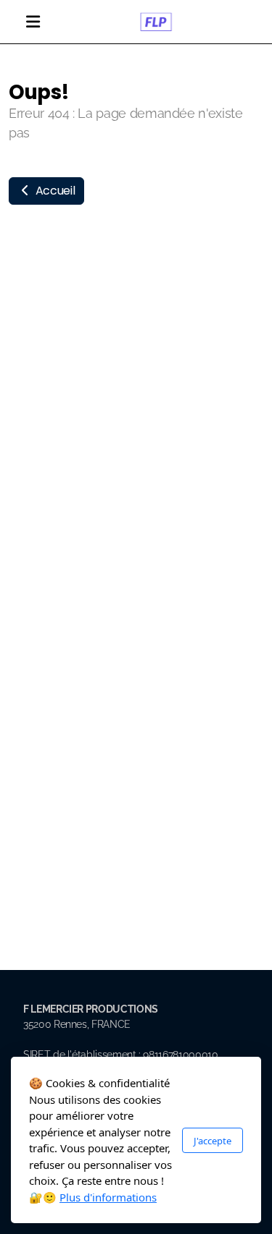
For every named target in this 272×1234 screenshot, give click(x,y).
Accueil (54, 190)
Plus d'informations (108, 1197)
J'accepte (212, 1140)
